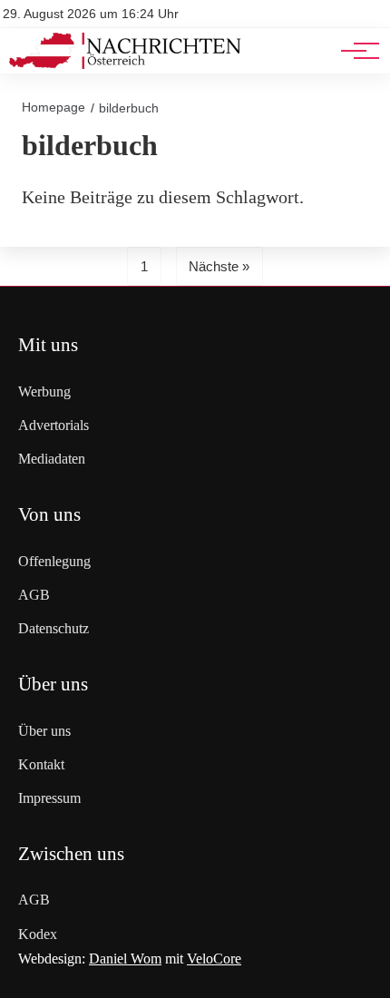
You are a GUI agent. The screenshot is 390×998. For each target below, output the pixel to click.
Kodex (37, 934)
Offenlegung (54, 561)
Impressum (49, 798)
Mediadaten (51, 458)
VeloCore (214, 958)
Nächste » (219, 266)
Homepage (53, 107)
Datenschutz (53, 628)
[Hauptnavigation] (354, 51)
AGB (34, 594)
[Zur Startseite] (125, 64)
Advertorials (53, 425)
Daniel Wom (125, 958)
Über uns (44, 731)
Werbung (44, 391)
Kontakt (41, 764)
